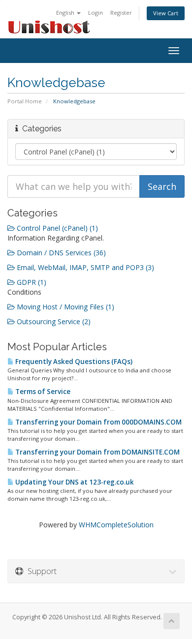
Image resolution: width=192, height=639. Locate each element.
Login (95, 12)
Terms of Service (42, 391)
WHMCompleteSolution (116, 524)
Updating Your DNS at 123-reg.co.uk (74, 482)
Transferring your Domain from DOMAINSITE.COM (97, 452)
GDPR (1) (30, 282)
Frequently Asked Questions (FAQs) (73, 361)
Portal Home (24, 101)
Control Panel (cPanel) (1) (56, 228)
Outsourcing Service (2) (53, 321)
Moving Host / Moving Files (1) (64, 306)
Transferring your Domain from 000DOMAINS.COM (98, 422)
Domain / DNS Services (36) (60, 252)
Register (121, 12)
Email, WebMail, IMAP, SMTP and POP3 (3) (84, 267)
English (66, 12)
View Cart (165, 13)
